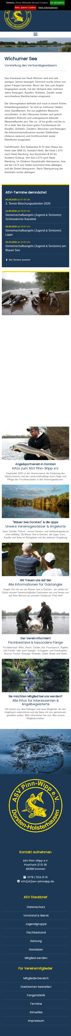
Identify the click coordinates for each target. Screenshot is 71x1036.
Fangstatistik (36, 995)
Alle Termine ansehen (19, 260)
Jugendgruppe (36, 924)
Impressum (36, 1021)
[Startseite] (18, 16)
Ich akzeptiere (57, 2)
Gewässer (36, 949)
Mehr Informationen (48, 7)
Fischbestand (36, 932)
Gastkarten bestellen (36, 987)
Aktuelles (36, 1012)
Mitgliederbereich (36, 978)
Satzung (36, 941)
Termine (36, 1004)
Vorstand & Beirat (36, 915)
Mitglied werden (36, 958)
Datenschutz (36, 907)
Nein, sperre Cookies (25, 7)
